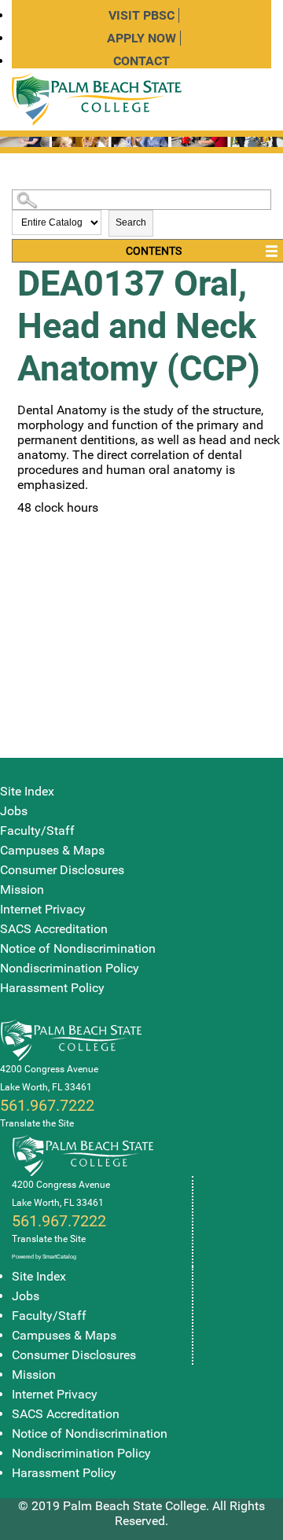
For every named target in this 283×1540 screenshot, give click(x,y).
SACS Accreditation (54, 928)
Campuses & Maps (52, 850)
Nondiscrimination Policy (69, 968)
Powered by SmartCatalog (44, 1256)
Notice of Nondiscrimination (78, 948)
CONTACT (141, 60)
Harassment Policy (52, 987)
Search (131, 222)
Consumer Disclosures (62, 869)
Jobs (14, 810)
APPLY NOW (141, 38)
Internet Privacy (43, 909)
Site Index (27, 791)
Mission (22, 889)
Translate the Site (37, 1123)
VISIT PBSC (141, 15)
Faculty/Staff (37, 830)
